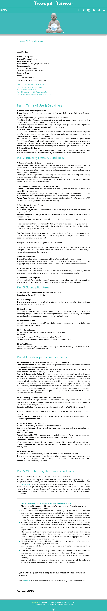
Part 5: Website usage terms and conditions (34, 94)
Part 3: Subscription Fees (26, 89)
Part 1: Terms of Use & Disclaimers (30, 85)
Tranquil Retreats (36, 602)
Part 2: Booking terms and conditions (31, 87)
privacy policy (25, 484)
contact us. (26, 581)
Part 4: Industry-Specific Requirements (32, 92)
